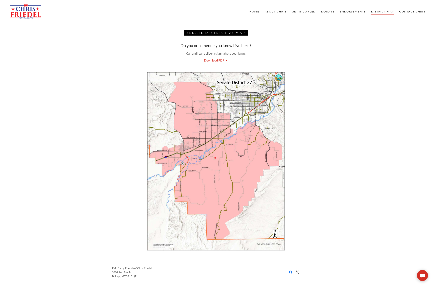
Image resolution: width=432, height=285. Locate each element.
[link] (25, 11)
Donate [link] (327, 11)
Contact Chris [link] (412, 11)
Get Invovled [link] (304, 11)
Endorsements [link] (353, 11)
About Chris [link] (275, 11)
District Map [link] (382, 11)
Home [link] (254, 11)
